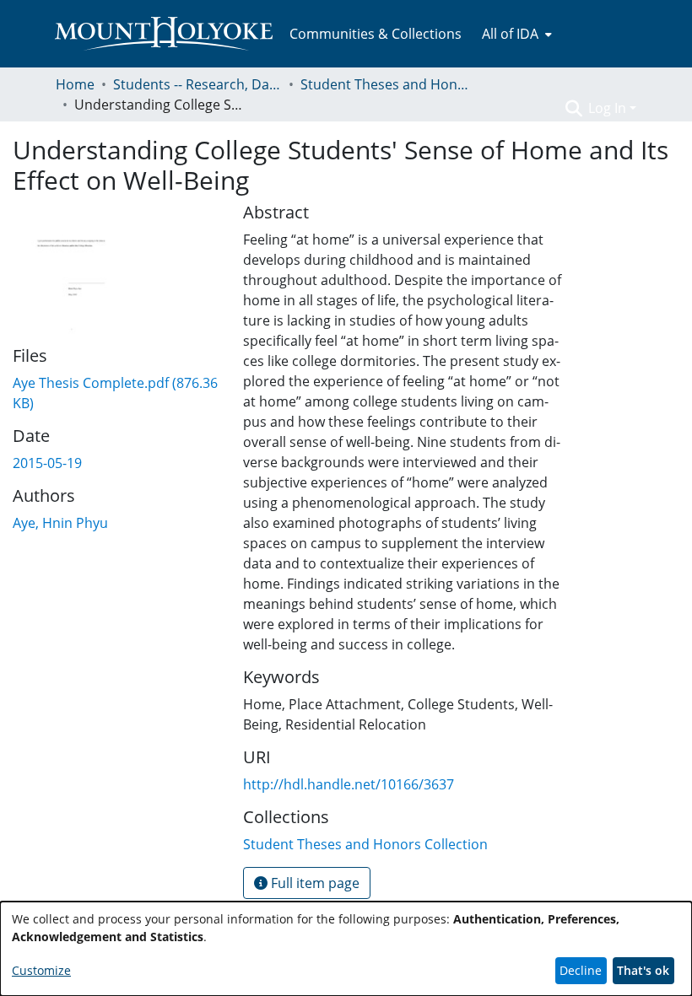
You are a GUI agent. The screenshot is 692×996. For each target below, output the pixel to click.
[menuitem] (515, 33)
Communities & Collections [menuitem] (375, 33)
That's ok (643, 970)
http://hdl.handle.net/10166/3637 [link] (348, 784)
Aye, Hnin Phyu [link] (60, 523)
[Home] (164, 34)
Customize (41, 970)
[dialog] (346, 949)
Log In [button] (609, 108)
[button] (573, 108)
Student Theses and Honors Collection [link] (384, 84)
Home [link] (75, 84)
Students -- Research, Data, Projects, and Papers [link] (197, 84)
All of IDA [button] (510, 33)
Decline (581, 970)
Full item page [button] (314, 883)
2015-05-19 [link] (47, 463)
